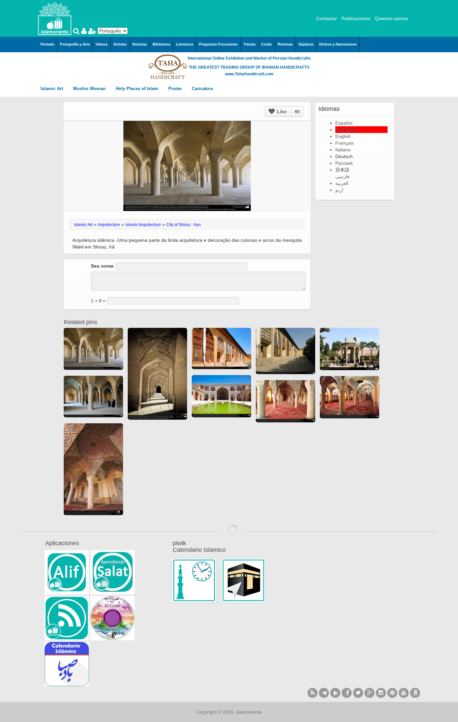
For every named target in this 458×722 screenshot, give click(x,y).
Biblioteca (161, 44)
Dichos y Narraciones (338, 44)
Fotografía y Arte (75, 44)
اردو (339, 190)
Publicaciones (355, 18)
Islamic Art (52, 88)
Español (343, 123)
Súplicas (305, 44)
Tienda (249, 44)
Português (346, 129)
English (343, 136)
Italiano (343, 149)
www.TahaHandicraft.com (249, 74)
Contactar (326, 18)
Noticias (139, 44)
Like (288, 111)
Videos (102, 44)
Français (344, 143)
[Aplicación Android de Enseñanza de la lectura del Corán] (67, 572)
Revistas (285, 44)
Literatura (184, 44)
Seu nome (102, 266)
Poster (175, 88)
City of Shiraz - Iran (183, 224)
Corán (266, 44)
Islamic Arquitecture (143, 224)
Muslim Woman (90, 88)
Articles (120, 44)
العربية (341, 183)
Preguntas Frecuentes (218, 44)
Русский (344, 163)
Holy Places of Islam (138, 88)
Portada (47, 44)
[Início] (54, 18)
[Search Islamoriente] (77, 31)
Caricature (202, 88)
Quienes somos (391, 18)
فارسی (342, 176)
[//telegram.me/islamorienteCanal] (324, 693)
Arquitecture (109, 224)
